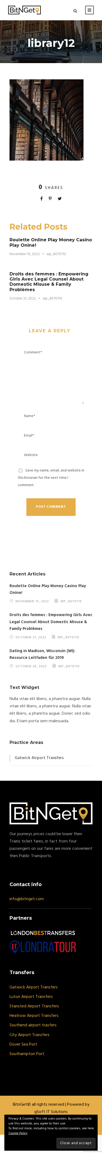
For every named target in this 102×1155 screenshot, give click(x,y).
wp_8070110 (56, 254)
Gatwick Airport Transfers (39, 758)
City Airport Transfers (30, 1035)
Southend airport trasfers (33, 1025)
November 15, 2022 (25, 254)
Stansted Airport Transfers (34, 1006)
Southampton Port (27, 1054)
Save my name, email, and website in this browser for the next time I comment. (51, 477)
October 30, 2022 (31, 666)
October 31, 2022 (23, 298)
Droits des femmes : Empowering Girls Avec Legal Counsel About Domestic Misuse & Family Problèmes (49, 281)
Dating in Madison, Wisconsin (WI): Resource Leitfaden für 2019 (42, 654)
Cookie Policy (17, 1133)
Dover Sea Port (23, 1044)
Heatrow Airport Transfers (34, 1015)
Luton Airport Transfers (31, 996)
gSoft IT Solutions (51, 1111)
